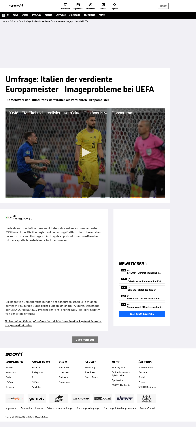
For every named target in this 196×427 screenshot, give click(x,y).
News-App (90, 367)
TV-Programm (119, 367)
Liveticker (90, 372)
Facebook (37, 367)
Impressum (11, 408)
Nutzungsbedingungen (88, 408)
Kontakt (142, 377)
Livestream (64, 372)
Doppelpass (64, 382)
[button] (85, 152)
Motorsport (11, 372)
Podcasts (63, 377)
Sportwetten (118, 380)
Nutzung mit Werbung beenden (120, 408)
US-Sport (10, 382)
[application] (85, 152)
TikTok (35, 382)
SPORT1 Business (147, 387)
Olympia (10, 387)
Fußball (9, 367)
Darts (8, 377)
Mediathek (64, 367)
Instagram (37, 372)
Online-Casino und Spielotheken (121, 374)
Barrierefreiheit (147, 408)
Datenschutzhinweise (32, 408)
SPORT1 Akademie (121, 385)
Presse (141, 382)
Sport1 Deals (91, 377)
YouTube (36, 387)
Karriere (142, 372)
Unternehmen (145, 367)
